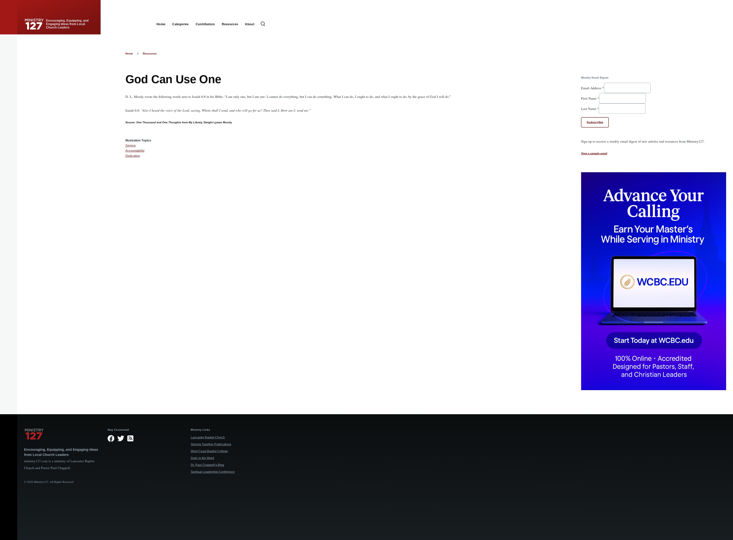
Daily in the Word (202, 458)
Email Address (592, 88)
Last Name (590, 108)
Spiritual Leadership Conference (213, 471)
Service (130, 145)
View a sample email (594, 153)
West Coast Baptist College (209, 451)
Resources (150, 53)
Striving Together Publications (211, 444)
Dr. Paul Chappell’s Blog (207, 465)
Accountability (135, 150)
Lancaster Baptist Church (208, 437)
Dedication (132, 156)
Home (129, 53)
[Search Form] (263, 24)
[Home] (62, 434)
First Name (590, 98)
